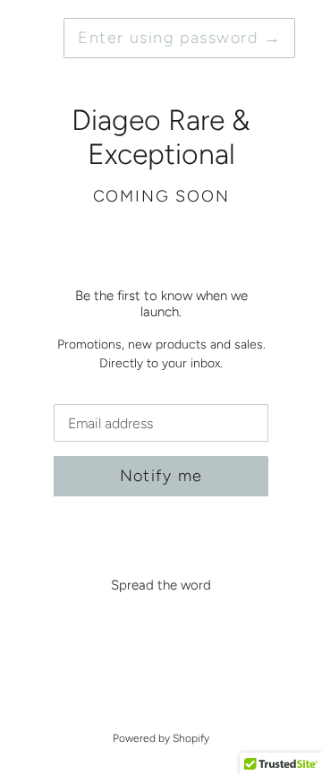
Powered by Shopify (161, 738)
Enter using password (179, 37)
